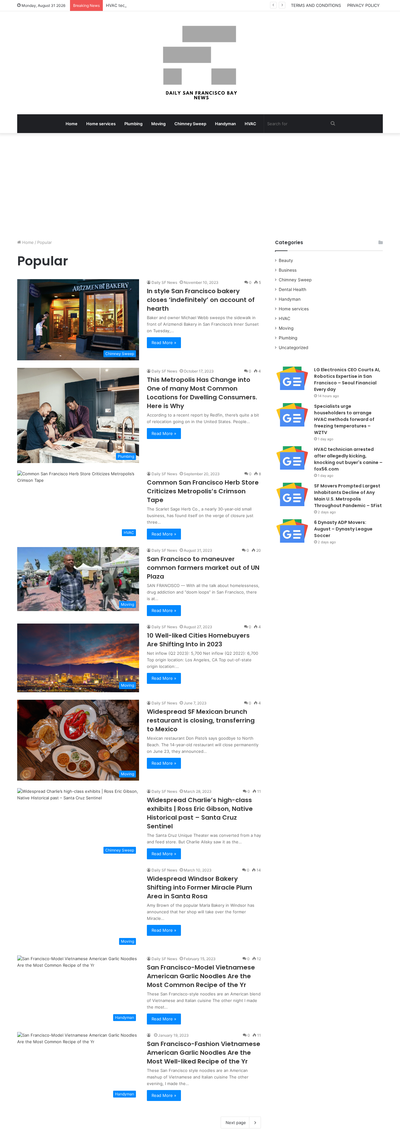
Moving (158, 123)
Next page (236, 1122)
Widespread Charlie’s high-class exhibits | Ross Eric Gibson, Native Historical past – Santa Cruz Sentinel (200, 813)
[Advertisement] (200, 186)
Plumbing (133, 123)
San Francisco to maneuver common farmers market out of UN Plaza (203, 568)
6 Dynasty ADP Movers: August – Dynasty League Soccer (343, 529)
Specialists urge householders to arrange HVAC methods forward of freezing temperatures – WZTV (344, 419)
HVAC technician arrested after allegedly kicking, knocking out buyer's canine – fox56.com (194, 5)
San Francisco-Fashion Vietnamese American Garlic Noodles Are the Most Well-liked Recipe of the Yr (203, 1052)
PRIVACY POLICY (363, 5)
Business (288, 270)
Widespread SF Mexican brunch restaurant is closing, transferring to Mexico (201, 720)
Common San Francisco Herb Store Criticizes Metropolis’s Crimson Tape (203, 491)
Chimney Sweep (190, 123)
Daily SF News (164, 282)
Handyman (225, 123)
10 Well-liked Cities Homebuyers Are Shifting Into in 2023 (198, 640)
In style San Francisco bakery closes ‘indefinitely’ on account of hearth (201, 300)
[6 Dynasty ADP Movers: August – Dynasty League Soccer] (292, 531)
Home (72, 123)
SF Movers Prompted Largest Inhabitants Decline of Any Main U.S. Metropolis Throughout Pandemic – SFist (348, 496)
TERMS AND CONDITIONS (316, 5)
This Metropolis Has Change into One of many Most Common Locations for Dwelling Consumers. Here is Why (202, 392)
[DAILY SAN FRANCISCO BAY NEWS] (200, 63)
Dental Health (292, 289)
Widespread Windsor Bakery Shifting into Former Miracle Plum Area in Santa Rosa (199, 887)
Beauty (286, 260)
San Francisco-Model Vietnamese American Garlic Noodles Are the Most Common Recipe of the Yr (201, 976)
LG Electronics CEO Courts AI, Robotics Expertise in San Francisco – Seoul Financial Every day (347, 379)
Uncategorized (293, 347)
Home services (101, 123)
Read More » (164, 342)
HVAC (250, 123)
